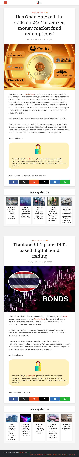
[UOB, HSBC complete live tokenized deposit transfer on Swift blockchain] (12, 201)
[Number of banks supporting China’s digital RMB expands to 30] (39, 418)
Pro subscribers (30, 159)
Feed (59, 454)
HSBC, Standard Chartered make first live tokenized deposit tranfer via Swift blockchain (12, 431)
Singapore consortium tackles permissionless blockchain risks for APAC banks (25, 429)
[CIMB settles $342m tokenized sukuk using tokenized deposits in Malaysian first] (39, 201)
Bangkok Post (39, 319)
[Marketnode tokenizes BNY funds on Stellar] (66, 418)
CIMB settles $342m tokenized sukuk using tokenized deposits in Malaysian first (39, 213)
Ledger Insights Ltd (24, 452)
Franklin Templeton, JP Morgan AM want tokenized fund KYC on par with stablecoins (53, 430)
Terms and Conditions (36, 454)
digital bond (62, 316)
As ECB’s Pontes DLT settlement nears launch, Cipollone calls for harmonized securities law (53, 214)
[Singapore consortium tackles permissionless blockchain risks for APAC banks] (25, 418)
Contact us (72, 454)
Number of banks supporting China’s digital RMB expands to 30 (39, 429)
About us (64, 454)
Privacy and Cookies (50, 454)
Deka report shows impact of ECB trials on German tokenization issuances (37, 451)
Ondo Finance (31, 94)
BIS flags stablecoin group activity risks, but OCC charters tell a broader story (25, 212)
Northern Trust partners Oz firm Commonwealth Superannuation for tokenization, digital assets (66, 215)
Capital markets (37, 12)
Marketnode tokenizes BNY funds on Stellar (66, 427)
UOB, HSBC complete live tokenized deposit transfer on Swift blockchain (11, 213)
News (46, 12)
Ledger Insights (47, 39)
